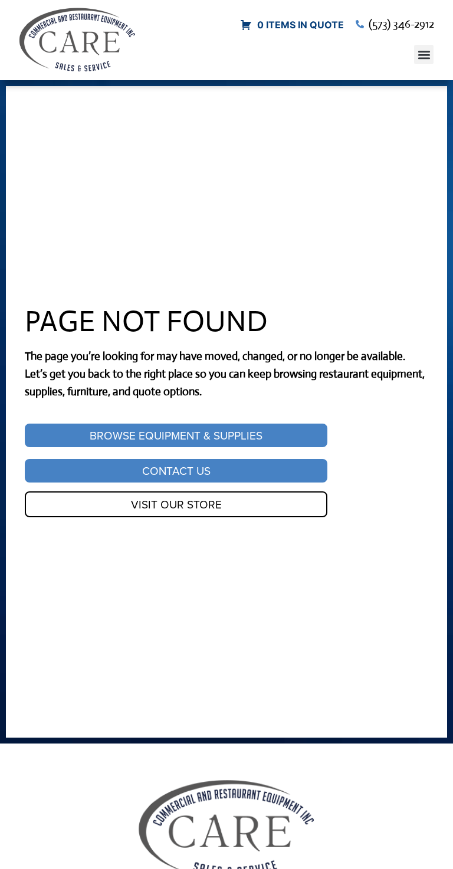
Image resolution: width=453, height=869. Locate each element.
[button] (424, 54)
